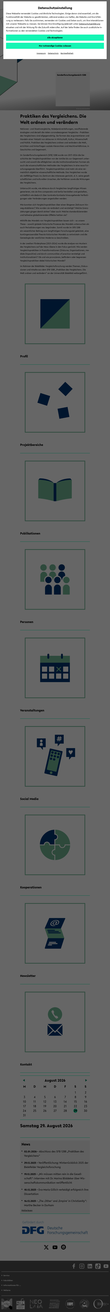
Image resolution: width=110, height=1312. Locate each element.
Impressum (41, 53)
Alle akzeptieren (55, 37)
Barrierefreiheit (67, 53)
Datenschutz (53, 53)
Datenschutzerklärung (89, 23)
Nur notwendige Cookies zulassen (55, 45)
